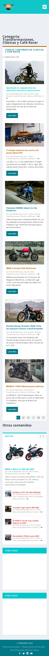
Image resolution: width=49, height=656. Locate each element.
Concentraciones (23, 497)
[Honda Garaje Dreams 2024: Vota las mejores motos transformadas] (24, 310)
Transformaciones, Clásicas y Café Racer (27, 96)
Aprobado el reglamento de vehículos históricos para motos (23, 89)
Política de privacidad (11, 647)
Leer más (12, 115)
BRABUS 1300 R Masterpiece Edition (25, 386)
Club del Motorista (15, 94)
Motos (36, 471)
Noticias (9, 96)
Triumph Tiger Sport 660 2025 (26, 507)
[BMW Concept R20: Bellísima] (24, 253)
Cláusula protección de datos (33, 647)
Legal (37, 94)
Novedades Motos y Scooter (15, 474)
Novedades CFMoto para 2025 (26, 536)
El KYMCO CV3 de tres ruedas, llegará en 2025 (26, 522)
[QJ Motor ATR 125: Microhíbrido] (8, 493)
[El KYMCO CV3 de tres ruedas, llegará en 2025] (8, 522)
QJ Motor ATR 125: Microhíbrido (27, 492)
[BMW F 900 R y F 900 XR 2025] (25, 452)
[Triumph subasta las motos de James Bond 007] (24, 134)
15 (38, 417)
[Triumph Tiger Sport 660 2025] (8, 509)
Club (14, 497)
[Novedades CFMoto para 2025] (8, 537)
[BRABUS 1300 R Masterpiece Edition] (24, 371)
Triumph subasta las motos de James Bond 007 (22, 151)
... (33, 417)
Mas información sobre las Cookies (24, 650)
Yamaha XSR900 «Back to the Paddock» (21, 209)
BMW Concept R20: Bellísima (21, 268)
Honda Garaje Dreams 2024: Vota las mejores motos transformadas (24, 327)
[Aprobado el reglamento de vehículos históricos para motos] (24, 72)
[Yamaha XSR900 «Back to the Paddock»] (24, 192)
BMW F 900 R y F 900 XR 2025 (19, 469)
